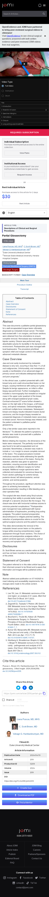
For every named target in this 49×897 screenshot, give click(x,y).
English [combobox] (11, 212)
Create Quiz (26, 787)
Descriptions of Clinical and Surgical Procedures (20, 229)
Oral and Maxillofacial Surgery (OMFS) (19, 266)
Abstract (10, 301)
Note (8, 312)
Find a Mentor (26, 802)
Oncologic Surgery (10, 270)
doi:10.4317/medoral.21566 (19, 601)
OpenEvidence (14, 36)
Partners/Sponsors (36, 854)
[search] (44, 13)
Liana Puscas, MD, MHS (28, 719)
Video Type (7, 81)
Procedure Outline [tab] (24, 285)
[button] (24, 64)
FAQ (12, 863)
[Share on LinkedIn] (31, 688)
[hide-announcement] (45, 36)
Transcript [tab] (24, 289)
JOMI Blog (37, 845)
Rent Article (24, 203)
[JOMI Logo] (7, 5)
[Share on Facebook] (24, 688)
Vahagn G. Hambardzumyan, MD (28, 734)
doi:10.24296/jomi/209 (12, 671)
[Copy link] (44, 693)
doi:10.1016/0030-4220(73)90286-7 (20, 612)
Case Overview (28, 274)
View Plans (24, 153)
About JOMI (12, 845)
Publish (12, 854)
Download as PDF (26, 795)
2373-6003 (27, 835)
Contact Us (37, 858)
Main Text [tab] (24, 280)
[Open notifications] (40, 5)
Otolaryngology (9, 263)
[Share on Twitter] (18, 688)
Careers (37, 850)
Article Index (12, 850)
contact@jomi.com (24, 888)
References (11, 314)
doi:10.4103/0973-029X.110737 (21, 637)
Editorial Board (12, 858)
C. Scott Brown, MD (28, 726)
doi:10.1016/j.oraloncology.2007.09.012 (24, 653)
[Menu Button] (44, 5)
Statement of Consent (15, 309)
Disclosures (11, 306)
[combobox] (22, 13)
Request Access (24, 174)
